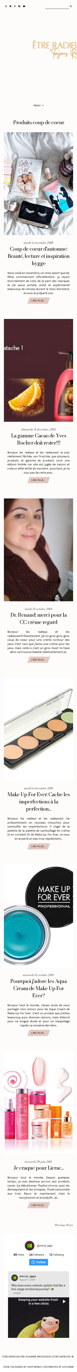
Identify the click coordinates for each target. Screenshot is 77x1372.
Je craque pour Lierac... (39, 1168)
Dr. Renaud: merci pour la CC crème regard (38, 618)
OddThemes (34, 1366)
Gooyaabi (68, 1366)
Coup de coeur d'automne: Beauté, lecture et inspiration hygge (39, 256)
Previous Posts (64, 1225)
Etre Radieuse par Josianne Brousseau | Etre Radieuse (36, 1356)
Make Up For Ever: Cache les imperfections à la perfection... (38, 801)
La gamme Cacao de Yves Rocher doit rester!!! (38, 439)
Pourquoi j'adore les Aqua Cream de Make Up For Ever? (38, 988)
